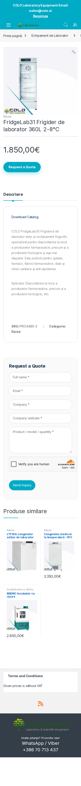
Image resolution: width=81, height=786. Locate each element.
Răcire (7, 116)
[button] (73, 51)
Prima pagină (12, 35)
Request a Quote (22, 167)
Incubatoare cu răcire (20, 589)
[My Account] (75, 25)
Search (65, 24)
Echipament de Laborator (50, 35)
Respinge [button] (40, 16)
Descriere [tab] (13, 194)
